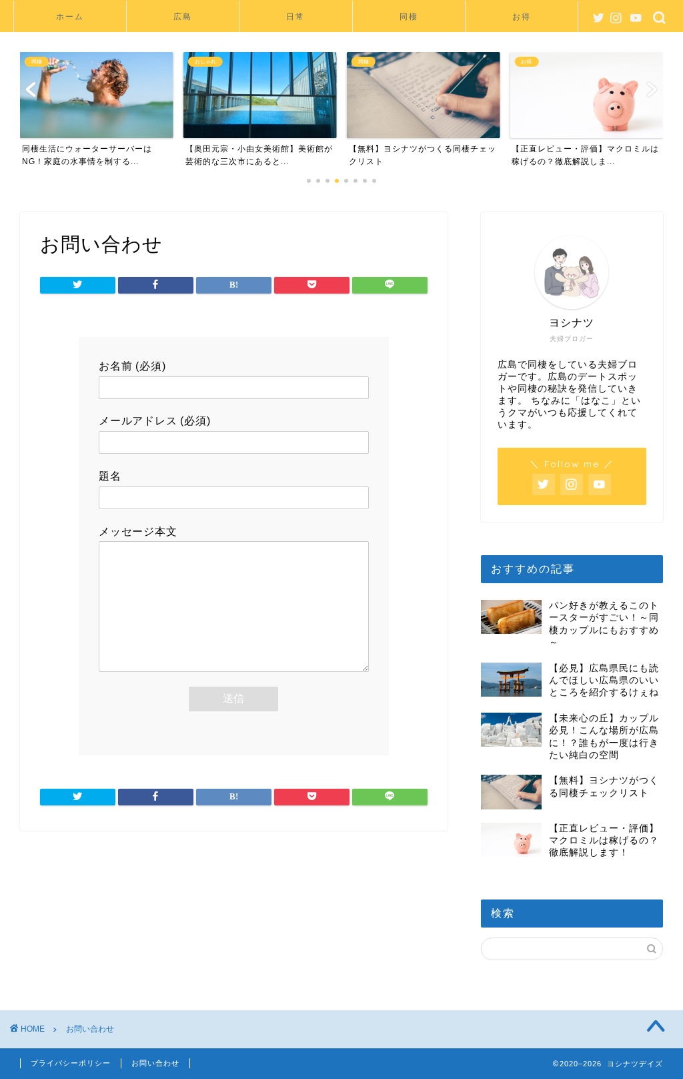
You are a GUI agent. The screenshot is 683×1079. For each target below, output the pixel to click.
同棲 (409, 16)
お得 (521, 16)
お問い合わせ (155, 1063)
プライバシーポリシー (71, 1063)
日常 (295, 16)
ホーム (70, 16)
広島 (182, 16)
